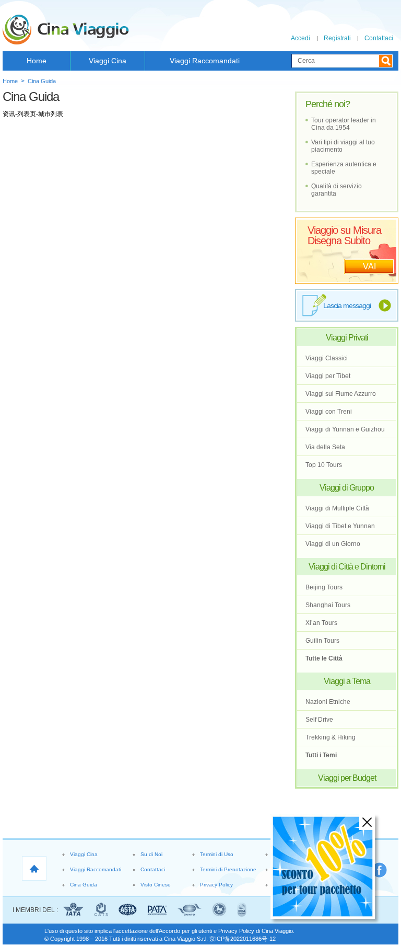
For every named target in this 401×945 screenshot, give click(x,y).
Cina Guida (42, 81)
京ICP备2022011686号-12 (242, 939)
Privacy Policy (216, 884)
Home (36, 60)
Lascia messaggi (347, 305)
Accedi (300, 38)
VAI (369, 266)
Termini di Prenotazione (228, 869)
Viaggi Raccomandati (205, 60)
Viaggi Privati (347, 337)
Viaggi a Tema (347, 681)
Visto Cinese (155, 884)
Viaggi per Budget (347, 777)
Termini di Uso (216, 854)
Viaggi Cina (107, 60)
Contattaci (378, 38)
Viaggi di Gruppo (347, 487)
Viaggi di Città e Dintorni (347, 566)
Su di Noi (151, 854)
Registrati (337, 38)
